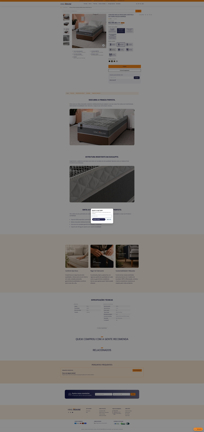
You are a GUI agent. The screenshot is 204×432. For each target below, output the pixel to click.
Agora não (109, 219)
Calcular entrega (96, 219)
